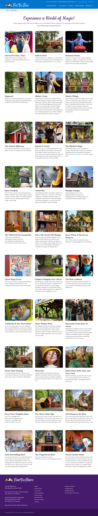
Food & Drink (79, 6)
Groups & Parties (83, 2)
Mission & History (70, 486)
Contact (36, 501)
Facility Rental (69, 488)
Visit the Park (51, 6)
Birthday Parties (69, 490)
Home (36, 486)
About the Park (38, 497)
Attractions (63, 6)
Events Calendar (38, 493)
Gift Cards (90, 2)
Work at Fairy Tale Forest (72, 493)
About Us (89, 6)
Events (71, 6)
